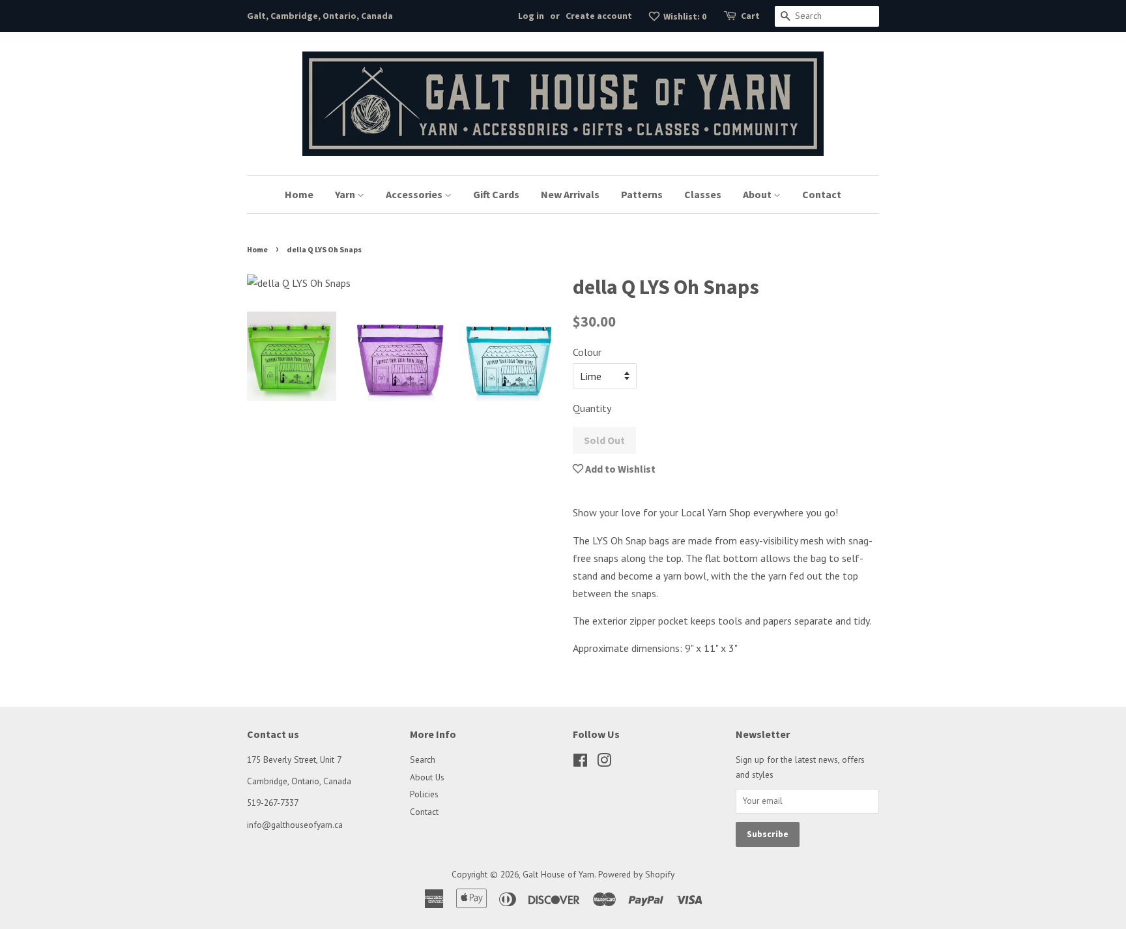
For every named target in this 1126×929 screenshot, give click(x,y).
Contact (821, 194)
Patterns (642, 194)
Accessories (415, 194)
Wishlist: (683, 16)
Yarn (346, 194)
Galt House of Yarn (558, 874)
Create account (599, 16)
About (758, 194)
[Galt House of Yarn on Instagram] (604, 763)
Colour (587, 352)
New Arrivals (570, 194)
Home (299, 194)
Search (422, 759)
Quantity (592, 408)
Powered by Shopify (636, 874)
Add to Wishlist (619, 468)
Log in (531, 16)
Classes (702, 194)
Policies (424, 794)
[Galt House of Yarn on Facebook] (580, 763)
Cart (750, 16)
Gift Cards (496, 194)
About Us (427, 777)
